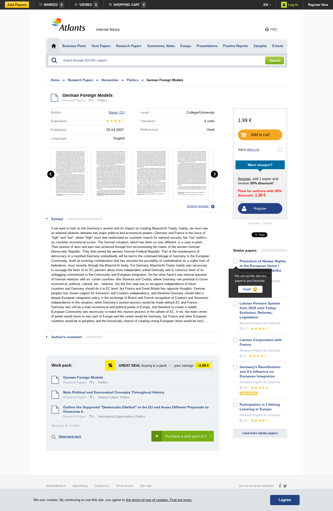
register (244, 179)
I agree (285, 500)
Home (55, 80)
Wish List (253, 149)
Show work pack (70, 436)
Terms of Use (124, 486)
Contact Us (101, 486)
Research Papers (74, 100)
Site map (146, 486)
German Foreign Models (165, 80)
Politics (102, 100)
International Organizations (116, 416)
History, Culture (108, 397)
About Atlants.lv (56, 486)
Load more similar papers (260, 433)
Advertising (80, 486)
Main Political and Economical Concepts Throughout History (113, 392)
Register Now (318, 5)
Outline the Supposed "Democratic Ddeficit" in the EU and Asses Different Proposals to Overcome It (136, 409)
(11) (116, 112)
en (266, 5)
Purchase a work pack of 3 (186, 436)
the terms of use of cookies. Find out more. (159, 500)
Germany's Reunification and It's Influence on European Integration (260, 371)
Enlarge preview (198, 206)
